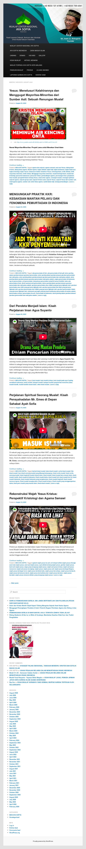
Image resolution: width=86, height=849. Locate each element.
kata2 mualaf (28, 382)
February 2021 (14, 783)
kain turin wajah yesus (16, 567)
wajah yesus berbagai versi (18, 571)
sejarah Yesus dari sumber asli (66, 180)
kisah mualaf (47, 475)
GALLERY (42, 55)
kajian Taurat (24, 172)
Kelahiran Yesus (46, 172)
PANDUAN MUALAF (16, 70)
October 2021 (13, 764)
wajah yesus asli (49, 569)
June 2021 (12, 773)
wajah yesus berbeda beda (36, 571)
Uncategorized (14, 817)
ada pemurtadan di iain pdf (55, 273)
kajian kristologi (14, 172)
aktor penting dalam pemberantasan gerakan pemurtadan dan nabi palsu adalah (44, 277)
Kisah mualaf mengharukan (29, 481)
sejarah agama (14, 180)
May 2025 (12, 726)
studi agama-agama (15, 182)
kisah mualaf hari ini (65, 477)
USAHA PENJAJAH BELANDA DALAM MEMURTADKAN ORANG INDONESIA (46, 670)
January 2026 (13, 709)
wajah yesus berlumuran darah (19, 573)
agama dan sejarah (38, 168)
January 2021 (13, 785)
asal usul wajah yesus (32, 565)
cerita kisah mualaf (64, 471)
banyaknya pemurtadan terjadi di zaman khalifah (48, 281)
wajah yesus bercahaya (52, 571)
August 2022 (13, 752)
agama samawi (50, 168)
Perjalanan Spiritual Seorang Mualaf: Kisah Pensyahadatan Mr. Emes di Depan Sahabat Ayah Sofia (38, 399)
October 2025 (13, 716)
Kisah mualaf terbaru (45, 481)
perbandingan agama (48, 176)
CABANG (13, 55)
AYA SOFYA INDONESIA (18, 50)
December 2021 (14, 759)
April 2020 (12, 804)
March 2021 (13, 780)
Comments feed (14, 830)
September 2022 (14, 750)
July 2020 (12, 799)
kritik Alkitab (66, 172)
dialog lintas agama (21, 170)
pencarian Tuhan (35, 176)
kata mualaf (36, 380)
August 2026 (13, 693)
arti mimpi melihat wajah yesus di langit (63, 563)
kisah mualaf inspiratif (56, 479)
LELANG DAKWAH (43, 70)
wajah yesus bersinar (56, 573)
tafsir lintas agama (37, 182)
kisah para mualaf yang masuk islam (25, 483)
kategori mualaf (38, 382)
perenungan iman (61, 176)
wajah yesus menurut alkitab (24, 575)
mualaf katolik (13, 384)
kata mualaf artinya (47, 380)
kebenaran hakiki (34, 172)
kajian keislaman (59, 170)
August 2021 (13, 769)
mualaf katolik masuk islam (28, 384)
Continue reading (16, 165)
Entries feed (13, 828)
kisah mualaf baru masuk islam (62, 475)
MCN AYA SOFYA (20, 168)
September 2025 (14, 719)
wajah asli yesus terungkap (25, 569)
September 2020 (14, 795)
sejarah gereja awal (26, 180)
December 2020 (14, 788)
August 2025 (13, 721)
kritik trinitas (27, 174)
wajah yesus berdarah (68, 571)
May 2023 (12, 745)
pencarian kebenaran (23, 176)
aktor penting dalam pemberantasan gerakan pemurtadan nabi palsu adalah (41, 278)
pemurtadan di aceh (29, 293)
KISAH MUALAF (15, 60)
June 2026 (12, 697)
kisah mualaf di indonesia (27, 477)
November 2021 (14, 762)
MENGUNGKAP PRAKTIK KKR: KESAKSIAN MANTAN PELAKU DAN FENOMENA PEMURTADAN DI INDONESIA (38, 198)
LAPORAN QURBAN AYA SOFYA (21, 75)
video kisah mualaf (43, 384)
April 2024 (12, 738)
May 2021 (12, 776)
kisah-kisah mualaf (44, 483)
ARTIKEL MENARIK (31, 60)
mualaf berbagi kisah (59, 174)
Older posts (13, 583)
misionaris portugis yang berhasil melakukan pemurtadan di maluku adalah (51, 291)
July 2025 (12, 724)
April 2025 (12, 728)
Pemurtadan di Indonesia (44, 293)
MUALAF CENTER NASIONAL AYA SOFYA (24, 46)
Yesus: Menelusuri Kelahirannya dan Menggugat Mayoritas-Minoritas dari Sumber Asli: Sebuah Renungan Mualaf (36, 94)
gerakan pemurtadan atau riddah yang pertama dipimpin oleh (51, 285)
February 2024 (14, 740)
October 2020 (13, 792)
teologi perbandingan (61, 182)
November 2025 (14, 714)
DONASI (22, 55)
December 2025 (14, 712)
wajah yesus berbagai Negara (64, 569)
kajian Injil (50, 170)
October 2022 (13, 747)
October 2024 (13, 733)
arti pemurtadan (27, 281)
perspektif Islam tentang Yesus (28, 178)
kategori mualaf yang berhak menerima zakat (57, 382)
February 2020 (14, 806)
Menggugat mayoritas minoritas (42, 174)
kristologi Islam (56, 172)
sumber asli (26, 182)
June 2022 (12, 754)
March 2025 (13, 731)
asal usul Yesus (61, 168)
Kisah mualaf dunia (41, 477)
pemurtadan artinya (15, 293)
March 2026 (13, 705)
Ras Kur (12, 682)
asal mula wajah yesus (16, 565)
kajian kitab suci (70, 170)
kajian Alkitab (42, 170)
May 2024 (12, 735)
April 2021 (12, 778)
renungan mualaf (56, 178)
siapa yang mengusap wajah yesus (35, 567)
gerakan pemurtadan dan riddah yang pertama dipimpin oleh (37, 289)
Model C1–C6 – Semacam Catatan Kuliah (23, 673)
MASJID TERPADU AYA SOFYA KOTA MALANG (26, 65)
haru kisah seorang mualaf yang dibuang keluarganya (35, 473)
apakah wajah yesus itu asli (41, 563)
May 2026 (12, 700)
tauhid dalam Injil (48, 182)
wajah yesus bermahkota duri (39, 573)
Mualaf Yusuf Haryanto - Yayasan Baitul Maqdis (25, 677)
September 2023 (14, 743)
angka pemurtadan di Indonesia (64, 279)
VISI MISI (32, 55)
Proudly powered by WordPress (43, 841)
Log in (11, 825)
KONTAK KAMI (41, 75)
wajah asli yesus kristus (55, 567)
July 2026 (12, 695)
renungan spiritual (68, 178)
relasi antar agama (44, 178)
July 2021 (12, 771)
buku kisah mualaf (52, 471)
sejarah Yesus (51, 180)
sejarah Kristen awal (39, 180)
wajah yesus (39, 569)
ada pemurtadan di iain (39, 273)
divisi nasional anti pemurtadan (32, 283)
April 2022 (12, 757)
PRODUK (30, 70)
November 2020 (14, 790)
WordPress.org (14, 833)
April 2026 (12, 702)
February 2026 (14, 707)
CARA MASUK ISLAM (37, 50)
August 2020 (13, 797)
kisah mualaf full (53, 477)
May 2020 (12, 802)
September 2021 (14, 766)
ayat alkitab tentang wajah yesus (49, 565)
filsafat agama (32, 170)
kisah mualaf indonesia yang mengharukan (34, 479)
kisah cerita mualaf (59, 473)
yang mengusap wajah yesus (43, 575)
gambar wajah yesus (67, 565)
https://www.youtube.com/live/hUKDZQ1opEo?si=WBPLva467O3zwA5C (37, 142)
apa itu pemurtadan (15, 281)
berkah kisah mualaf (38, 471)
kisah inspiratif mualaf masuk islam (31, 475)
